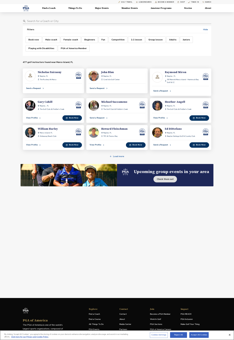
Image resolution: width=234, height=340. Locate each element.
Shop (181, 2)
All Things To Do (96, 324)
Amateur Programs (161, 8)
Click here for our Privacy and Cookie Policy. (29, 337)
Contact (123, 314)
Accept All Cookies (199, 335)
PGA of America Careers (160, 329)
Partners (123, 329)
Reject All (178, 335)
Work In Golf (155, 319)
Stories (188, 8)
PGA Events (94, 329)
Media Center (125, 324)
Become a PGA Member (160, 314)
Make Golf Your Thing (190, 324)
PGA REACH (186, 314)
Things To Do (75, 8)
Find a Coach (49, 8)
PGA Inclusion (187, 319)
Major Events (102, 8)
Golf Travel (127, 2)
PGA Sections (156, 324)
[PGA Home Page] (26, 8)
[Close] (230, 335)
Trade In (193, 2)
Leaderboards (145, 2)
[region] (117, 335)
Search (208, 2)
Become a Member (166, 2)
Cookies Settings (158, 335)
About (208, 8)
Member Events (129, 8)
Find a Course (95, 319)
